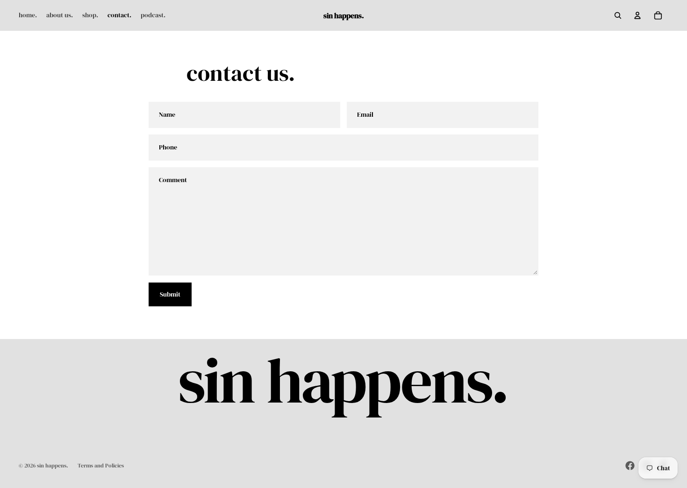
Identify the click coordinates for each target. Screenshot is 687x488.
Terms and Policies (101, 465)
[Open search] (618, 15)
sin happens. (52, 465)
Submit (170, 294)
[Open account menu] (637, 15)
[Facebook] (630, 465)
